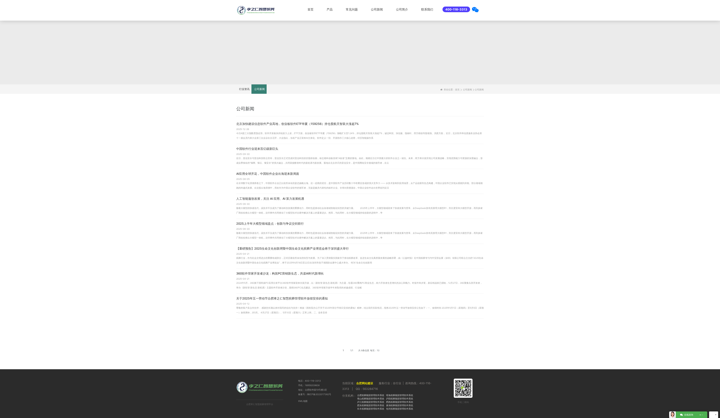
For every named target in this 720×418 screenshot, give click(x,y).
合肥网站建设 (364, 383)
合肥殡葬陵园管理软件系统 (370, 395)
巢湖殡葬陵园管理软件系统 (399, 405)
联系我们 (427, 9)
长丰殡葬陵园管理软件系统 (370, 408)
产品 (330, 9)
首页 (311, 9)
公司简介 (402, 9)
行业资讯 (244, 89)
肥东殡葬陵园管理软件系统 (370, 405)
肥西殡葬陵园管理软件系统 (399, 402)
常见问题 (352, 9)
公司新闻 (377, 9)
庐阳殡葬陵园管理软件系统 (399, 398)
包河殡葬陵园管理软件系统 (399, 408)
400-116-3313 (456, 9)
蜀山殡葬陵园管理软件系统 (370, 398)
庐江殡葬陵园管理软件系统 (370, 402)
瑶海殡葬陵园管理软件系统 (399, 395)
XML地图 (303, 401)
